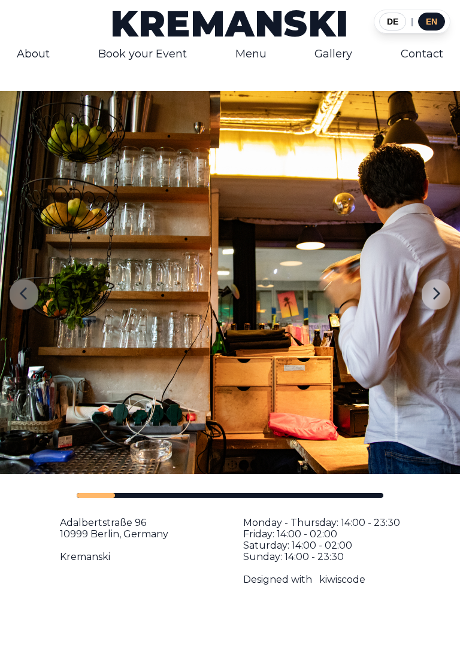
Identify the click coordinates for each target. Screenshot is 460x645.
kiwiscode (342, 579)
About (33, 53)
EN (431, 21)
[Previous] (24, 294)
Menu (251, 53)
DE (392, 21)
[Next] (436, 294)
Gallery (333, 53)
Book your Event (142, 53)
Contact (422, 53)
